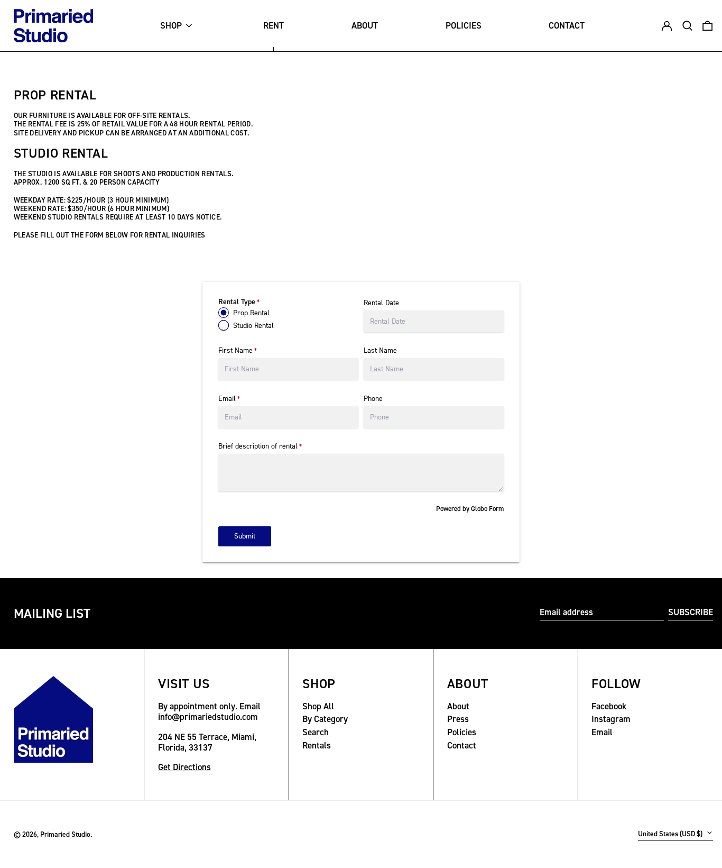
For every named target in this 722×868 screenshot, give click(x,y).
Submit (244, 536)
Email (602, 732)
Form (496, 508)
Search (315, 732)
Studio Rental (253, 326)
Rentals (316, 745)
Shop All (318, 706)
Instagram (611, 719)
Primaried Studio (65, 834)
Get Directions (184, 767)
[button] (707, 26)
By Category (325, 719)
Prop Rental (251, 313)
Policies (461, 732)
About (458, 706)
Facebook (608, 706)
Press (458, 719)
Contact (461, 745)
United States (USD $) (671, 833)
